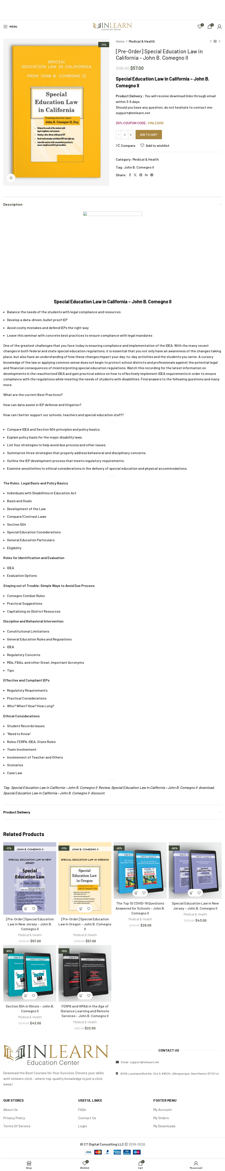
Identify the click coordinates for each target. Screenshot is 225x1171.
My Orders (161, 1118)
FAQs (82, 1109)
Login (82, 1126)
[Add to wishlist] (34, 908)
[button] (26, 908)
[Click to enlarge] (11, 178)
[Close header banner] (219, 5)
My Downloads (164, 1126)
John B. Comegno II (139, 167)
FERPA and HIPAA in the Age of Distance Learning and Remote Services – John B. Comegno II (85, 1011)
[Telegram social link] (152, 175)
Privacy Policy (14, 1118)
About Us (10, 1109)
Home (120, 41)
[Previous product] (211, 41)
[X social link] (135, 175)
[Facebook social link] (130, 175)
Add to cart (149, 134)
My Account (162, 1109)
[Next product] (219, 41)
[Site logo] (112, 26)
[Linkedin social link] (146, 175)
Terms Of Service (17, 1126)
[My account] (219, 26)
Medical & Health (142, 41)
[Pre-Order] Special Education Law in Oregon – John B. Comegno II (84, 924)
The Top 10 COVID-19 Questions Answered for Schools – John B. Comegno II (140, 908)
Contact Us (87, 1118)
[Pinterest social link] (141, 175)
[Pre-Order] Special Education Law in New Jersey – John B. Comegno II (30, 924)
